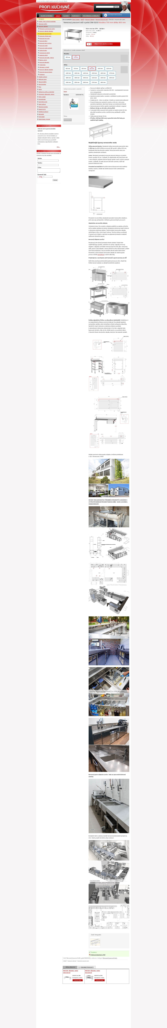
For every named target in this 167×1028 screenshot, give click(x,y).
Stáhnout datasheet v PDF (98, 955)
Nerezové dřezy (43, 41)
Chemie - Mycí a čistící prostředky (47, 21)
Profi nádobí (42, 116)
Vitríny (40, 89)
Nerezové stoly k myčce (45, 43)
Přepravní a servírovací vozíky (47, 28)
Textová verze (126, 1)
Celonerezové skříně (44, 52)
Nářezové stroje (43, 79)
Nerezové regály (43, 45)
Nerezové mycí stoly (44, 38)
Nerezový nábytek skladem (46, 69)
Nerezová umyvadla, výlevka (46, 57)
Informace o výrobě (44, 67)
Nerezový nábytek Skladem (46, 31)
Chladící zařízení (43, 76)
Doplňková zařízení (43, 111)
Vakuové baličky (43, 81)
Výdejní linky (42, 64)
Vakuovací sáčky (43, 23)
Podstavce (42, 74)
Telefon (40, 163)
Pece (40, 86)
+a (120, 1)
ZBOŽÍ (58, 16)
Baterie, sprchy (43, 60)
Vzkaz (39, 167)
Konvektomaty (42, 99)
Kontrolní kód (42, 174)
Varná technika (42, 84)
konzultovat (101, 254)
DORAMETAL (67, 120)
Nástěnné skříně (43, 55)
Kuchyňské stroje (43, 101)
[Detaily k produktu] (78, 980)
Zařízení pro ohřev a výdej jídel (46, 91)
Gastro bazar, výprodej (44, 119)
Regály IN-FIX (42, 109)
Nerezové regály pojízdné (45, 48)
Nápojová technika (43, 106)
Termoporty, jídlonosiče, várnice (46, 94)
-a (121, 1)
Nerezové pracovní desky (45, 72)
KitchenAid (41, 114)
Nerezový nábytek (43, 26)
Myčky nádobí (42, 96)
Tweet (65, 91)
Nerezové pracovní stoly (45, 33)
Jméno (40, 158)
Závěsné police (43, 50)
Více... (58, 146)
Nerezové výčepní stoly (45, 36)
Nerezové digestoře (44, 62)
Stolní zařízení (42, 104)
